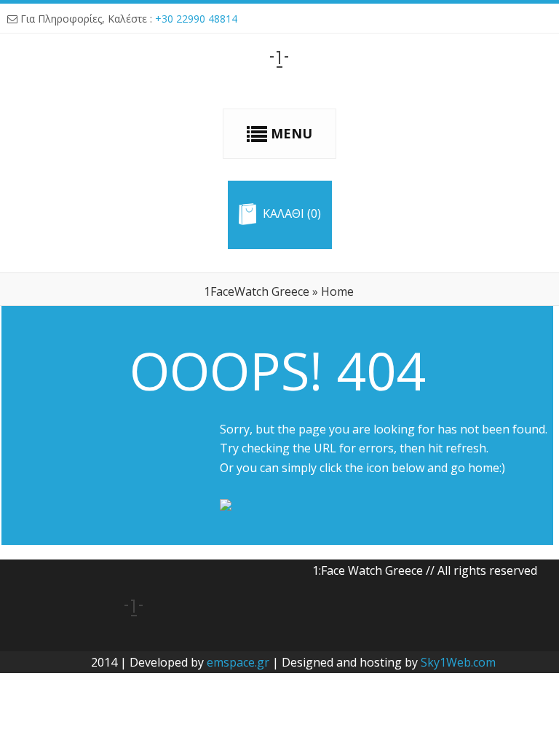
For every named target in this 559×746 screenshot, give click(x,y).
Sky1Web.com (458, 662)
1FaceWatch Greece (256, 291)
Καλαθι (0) (292, 214)
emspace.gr (238, 662)
